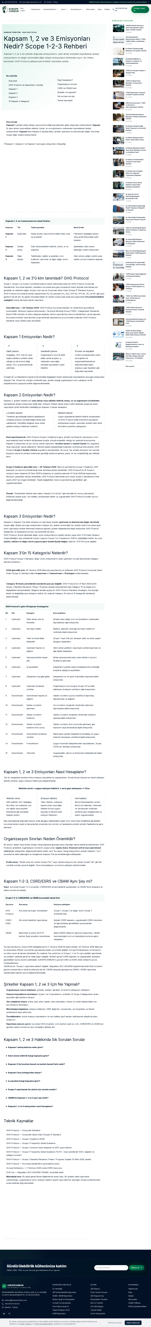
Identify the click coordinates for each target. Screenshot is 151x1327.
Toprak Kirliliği (95, 1310)
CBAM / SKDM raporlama (84, 969)
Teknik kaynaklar (65, 100)
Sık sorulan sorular (66, 96)
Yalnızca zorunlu (115, 1323)
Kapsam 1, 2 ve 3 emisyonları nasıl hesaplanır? (30, 1106)
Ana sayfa (22, 9)
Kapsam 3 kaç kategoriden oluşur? (25, 1072)
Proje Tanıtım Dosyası (98, 1292)
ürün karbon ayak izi (64, 1024)
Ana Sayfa (8, 21)
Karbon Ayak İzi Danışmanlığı (44, 1220)
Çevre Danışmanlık (97, 1314)
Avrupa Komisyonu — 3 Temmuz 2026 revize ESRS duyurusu (34, 1168)
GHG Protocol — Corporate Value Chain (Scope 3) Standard (33, 1134)
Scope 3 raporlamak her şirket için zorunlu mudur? (32, 1089)
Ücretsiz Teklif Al (139, 9)
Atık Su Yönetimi (96, 1303)
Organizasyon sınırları (67, 84)
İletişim (107, 9)
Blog (99, 9)
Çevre (63, 9)
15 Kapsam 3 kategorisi (19, 101)
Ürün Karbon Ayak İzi (60, 1306)
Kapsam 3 (13, 97)
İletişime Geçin (71, 1220)
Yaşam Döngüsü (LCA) (61, 1310)
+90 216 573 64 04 (10, 2)
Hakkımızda (35, 9)
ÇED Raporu (95, 1289)
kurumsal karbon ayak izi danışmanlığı (21, 824)
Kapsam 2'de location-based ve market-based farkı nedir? (36, 1064)
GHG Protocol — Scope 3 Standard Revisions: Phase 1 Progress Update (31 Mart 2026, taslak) (48, 1159)
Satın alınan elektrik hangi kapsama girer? (28, 1056)
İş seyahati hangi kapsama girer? (24, 1081)
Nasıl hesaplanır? (65, 80)
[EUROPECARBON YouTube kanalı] (9, 1313)
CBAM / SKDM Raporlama (62, 1296)
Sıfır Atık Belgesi (96, 1306)
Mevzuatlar (90, 9)
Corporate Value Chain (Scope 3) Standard (67, 290)
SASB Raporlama (58, 1314)
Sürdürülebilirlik (49, 9)
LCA (77, 1024)
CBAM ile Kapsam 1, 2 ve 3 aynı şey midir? (28, 1098)
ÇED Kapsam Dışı (97, 1296)
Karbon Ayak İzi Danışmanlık (63, 1299)
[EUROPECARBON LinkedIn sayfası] (4, 1313)
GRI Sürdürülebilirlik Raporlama (64, 1292)
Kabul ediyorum (133, 1323)
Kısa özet (13, 81)
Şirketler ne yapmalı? (66, 92)
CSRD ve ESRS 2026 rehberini (77, 960)
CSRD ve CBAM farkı (67, 88)
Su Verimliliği (57, 1289)
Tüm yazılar (129, 366)
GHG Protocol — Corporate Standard (23, 1130)
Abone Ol (135, 1268)
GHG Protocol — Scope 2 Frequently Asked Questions (30, 1143)
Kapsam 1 (13, 89)
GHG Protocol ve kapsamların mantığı (26, 85)
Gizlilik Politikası (134, 1303)
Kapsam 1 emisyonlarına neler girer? (25, 1047)
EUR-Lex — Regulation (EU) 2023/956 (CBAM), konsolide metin (35, 1172)
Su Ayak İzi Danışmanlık (61, 1303)
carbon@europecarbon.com (32, 2)
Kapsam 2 (13, 93)
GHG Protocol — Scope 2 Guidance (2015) (25, 1139)
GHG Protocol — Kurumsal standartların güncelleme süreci (32, 1164)
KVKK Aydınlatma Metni (137, 1306)
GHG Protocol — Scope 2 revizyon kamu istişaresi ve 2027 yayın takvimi (38, 1147)
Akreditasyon (76, 9)
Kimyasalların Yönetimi (98, 1299)
